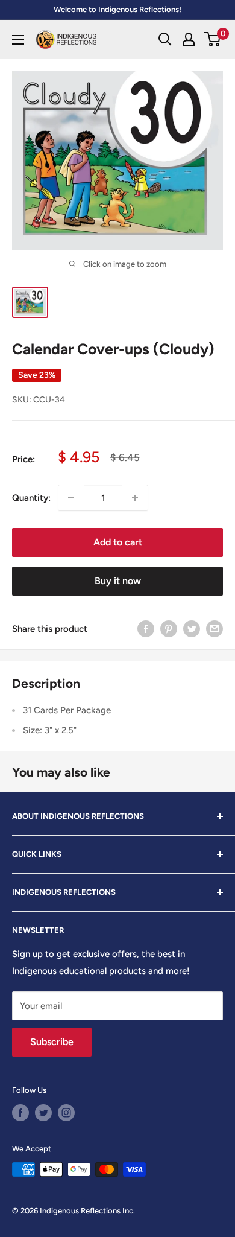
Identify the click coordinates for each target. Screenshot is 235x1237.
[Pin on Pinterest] (168, 628)
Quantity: (31, 497)
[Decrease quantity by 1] (71, 497)
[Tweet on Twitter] (191, 628)
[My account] (189, 39)
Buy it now (118, 581)
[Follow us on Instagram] (66, 1112)
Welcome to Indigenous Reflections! (117, 9)
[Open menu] (18, 40)
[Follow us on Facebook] (20, 1112)
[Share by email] (214, 628)
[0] (213, 39)
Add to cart (117, 542)
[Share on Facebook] (145, 628)
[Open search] (165, 39)
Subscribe (52, 1042)
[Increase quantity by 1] (135, 497)
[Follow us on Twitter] (43, 1112)
